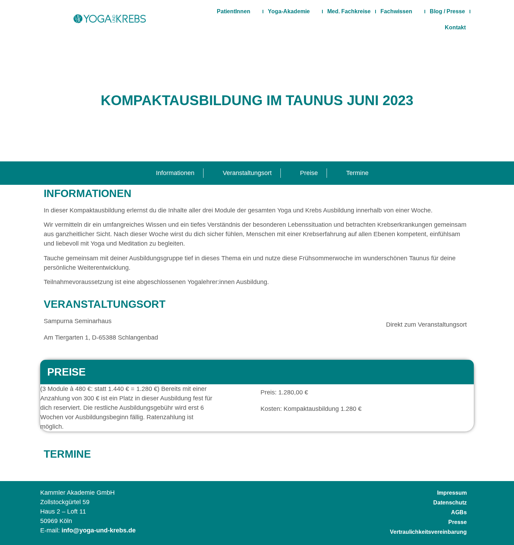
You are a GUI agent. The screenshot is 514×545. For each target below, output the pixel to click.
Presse (457, 522)
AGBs (459, 512)
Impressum (452, 493)
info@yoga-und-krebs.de (99, 530)
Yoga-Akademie (289, 11)
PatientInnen (233, 11)
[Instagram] (250, 496)
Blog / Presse (447, 11)
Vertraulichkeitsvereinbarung (428, 532)
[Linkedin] (268, 496)
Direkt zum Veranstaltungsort (426, 324)
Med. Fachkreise (349, 11)
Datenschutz (450, 503)
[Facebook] (233, 496)
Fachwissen (396, 11)
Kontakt (455, 27)
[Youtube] (285, 496)
